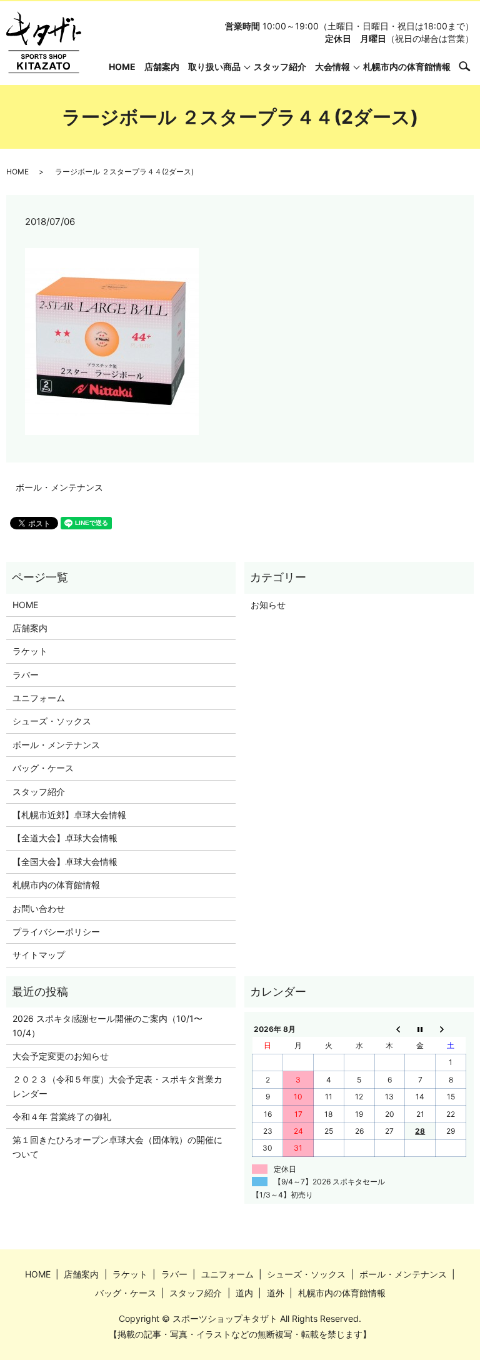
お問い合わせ (38, 908)
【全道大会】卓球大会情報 (65, 837)
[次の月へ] (451, 1029)
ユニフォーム (38, 697)
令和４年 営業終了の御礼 (61, 1116)
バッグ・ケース (43, 767)
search (471, 66)
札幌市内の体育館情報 (407, 66)
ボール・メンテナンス (59, 487)
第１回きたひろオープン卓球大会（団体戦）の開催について (117, 1146)
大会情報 (332, 66)
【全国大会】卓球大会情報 (65, 861)
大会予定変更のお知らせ (60, 1056)
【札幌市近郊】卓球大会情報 (69, 814)
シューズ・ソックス (51, 721)
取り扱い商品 (214, 66)
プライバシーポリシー (56, 931)
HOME (122, 66)
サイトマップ (38, 954)
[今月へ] (420, 1029)
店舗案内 (161, 66)
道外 (275, 1293)
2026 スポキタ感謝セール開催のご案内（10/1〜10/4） (107, 1025)
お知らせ (268, 604)
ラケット (30, 651)
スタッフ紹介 (280, 66)
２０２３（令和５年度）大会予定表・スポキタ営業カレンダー (117, 1086)
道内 (244, 1293)
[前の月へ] (389, 1029)
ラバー (25, 674)
